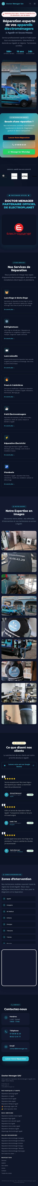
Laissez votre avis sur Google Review (19, 765)
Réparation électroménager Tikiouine (12, 1148)
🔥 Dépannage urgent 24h (9, 1106)
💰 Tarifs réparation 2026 (9, 1109)
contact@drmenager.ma (18, 1049)
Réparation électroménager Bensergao (13, 1151)
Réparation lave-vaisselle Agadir (10, 1121)
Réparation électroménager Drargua (12, 1146)
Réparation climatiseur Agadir (10, 1129)
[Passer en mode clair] (30, 3)
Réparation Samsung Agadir (9, 1093)
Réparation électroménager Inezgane (12, 1138)
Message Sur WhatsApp (20, 152)
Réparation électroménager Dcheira (12, 1143)
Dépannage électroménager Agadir (11, 1131)
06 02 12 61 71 (15, 1036)
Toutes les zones (6, 1173)
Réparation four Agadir (8, 1123)
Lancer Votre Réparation (19, 137)
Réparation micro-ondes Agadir (10, 1126)
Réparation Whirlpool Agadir (9, 1104)
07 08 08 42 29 (20, 145)
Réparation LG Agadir (7, 1096)
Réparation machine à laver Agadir (11, 1116)
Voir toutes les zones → (8, 1153)
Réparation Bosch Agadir (8, 1099)
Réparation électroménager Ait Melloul (13, 1141)
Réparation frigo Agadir (8, 1118)
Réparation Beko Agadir (8, 1101)
